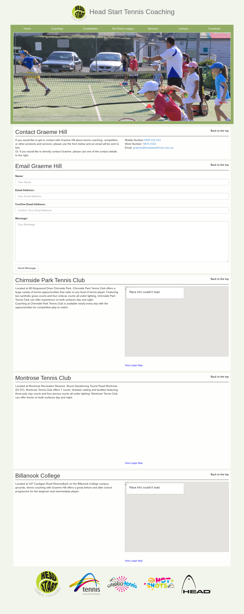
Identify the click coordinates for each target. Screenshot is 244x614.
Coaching (57, 28)
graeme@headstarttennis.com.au (153, 147)
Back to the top (220, 130)
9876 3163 (149, 143)
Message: (21, 218)
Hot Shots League (123, 28)
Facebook (214, 28)
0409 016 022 (152, 140)
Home (27, 28)
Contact (183, 28)
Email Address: (25, 190)
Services (153, 28)
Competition (90, 28)
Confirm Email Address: (30, 204)
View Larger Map (134, 365)
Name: (19, 176)
